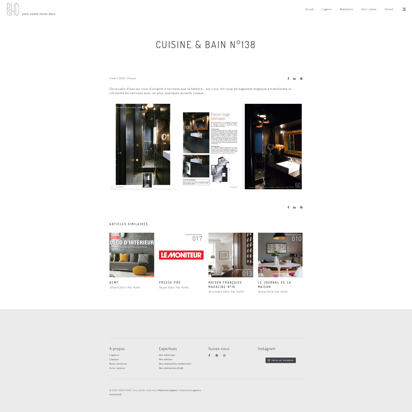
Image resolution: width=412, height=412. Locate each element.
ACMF (114, 282)
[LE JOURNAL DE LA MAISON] (280, 255)
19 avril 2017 (117, 287)
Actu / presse (117, 368)
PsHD (136, 287)
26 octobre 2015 (218, 291)
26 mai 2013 (265, 291)
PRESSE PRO (170, 282)
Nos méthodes (167, 355)
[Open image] (143, 146)
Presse (131, 78)
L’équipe (113, 359)
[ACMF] (131, 255)
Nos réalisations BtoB (171, 368)
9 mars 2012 (117, 78)
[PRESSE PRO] (181, 255)
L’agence (114, 355)
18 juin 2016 (166, 287)
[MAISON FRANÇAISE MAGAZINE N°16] (230, 255)
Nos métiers (166, 359)
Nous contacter (118, 363)
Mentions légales (168, 390)
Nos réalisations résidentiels (175, 363)
